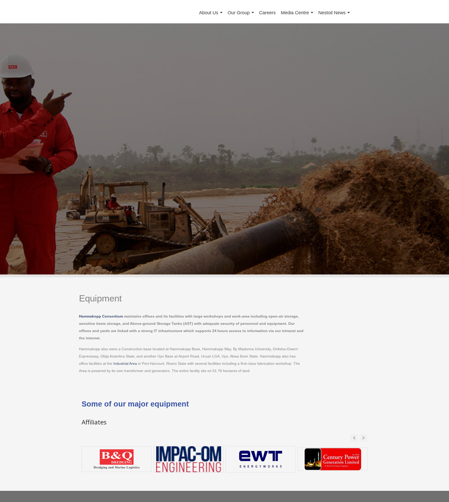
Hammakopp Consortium (101, 316)
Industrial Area (125, 363)
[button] (363, 438)
